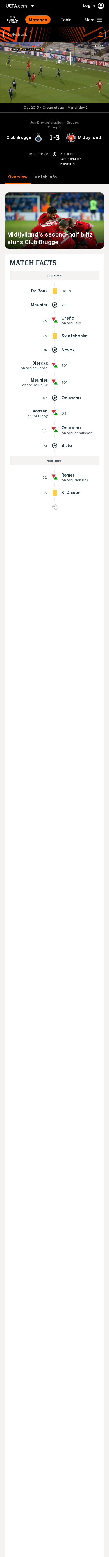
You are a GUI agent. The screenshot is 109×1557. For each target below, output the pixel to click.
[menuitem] (40, 19)
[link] (38, 19)
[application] (54, 72)
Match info (45, 177)
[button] (92, 19)
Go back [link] (19, 34)
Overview (17, 177)
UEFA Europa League (12, 19)
